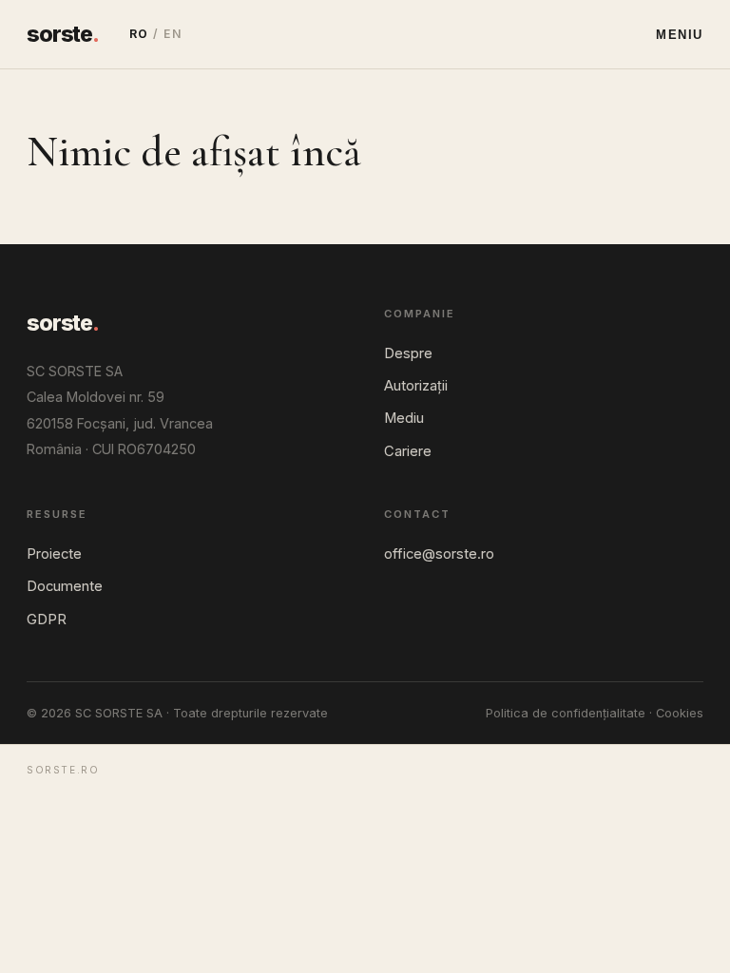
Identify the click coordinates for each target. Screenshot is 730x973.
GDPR (47, 619)
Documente (65, 586)
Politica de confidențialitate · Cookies (594, 713)
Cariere (408, 451)
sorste (63, 34)
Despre (408, 353)
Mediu (404, 418)
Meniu (679, 35)
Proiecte (54, 554)
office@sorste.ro (439, 554)
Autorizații (416, 385)
